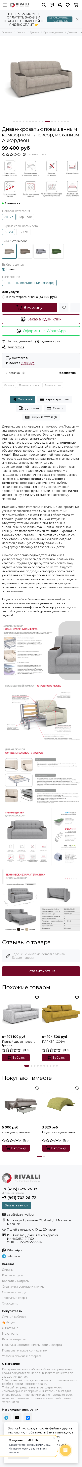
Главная (7, 32)
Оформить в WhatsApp (44, 331)
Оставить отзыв (41, 971)
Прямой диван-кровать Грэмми (18, 1043)
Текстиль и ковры (14, 1298)
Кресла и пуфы (12, 1275)
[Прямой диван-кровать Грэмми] (21, 1013)
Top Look (25, 217)
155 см (8, 232)
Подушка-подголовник (58, 1132)
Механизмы (10, 1333)
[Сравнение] (75, 307)
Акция (8, 217)
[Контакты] (52, 5)
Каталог (21, 32)
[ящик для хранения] (21, 1104)
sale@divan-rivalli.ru (20, 1214)
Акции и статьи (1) (44, 417)
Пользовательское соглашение (24, 1350)
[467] (56, 251)
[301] (25, 251)
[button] (14, 121)
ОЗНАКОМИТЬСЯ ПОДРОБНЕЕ (59, 19)
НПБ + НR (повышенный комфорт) (29, 283)
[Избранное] (63, 307)
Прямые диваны (53, 32)
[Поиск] (44, 5)
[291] (9, 251)
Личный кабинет (14, 1317)
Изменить (28, 363)
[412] (40, 251)
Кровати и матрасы (15, 1281)
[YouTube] (17, 1417)
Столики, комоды (14, 1292)
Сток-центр (10, 1303)
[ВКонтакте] (27, 1417)
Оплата (58, 408)
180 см (23, 232)
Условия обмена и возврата (22, 1356)
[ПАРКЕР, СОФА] (61, 1013)
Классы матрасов (14, 1339)
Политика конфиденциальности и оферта (32, 1345)
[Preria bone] (41, 77)
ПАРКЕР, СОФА (53, 1041)
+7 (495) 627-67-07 (19, 1189)
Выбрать (18, 1057)
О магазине (10, 1328)
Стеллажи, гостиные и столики (24, 1286)
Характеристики (57, 399)
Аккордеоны (53, 385)
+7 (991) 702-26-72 (19, 1198)
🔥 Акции (8, 1322)
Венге (10, 269)
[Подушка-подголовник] (61, 1104)
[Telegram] (6, 1417)
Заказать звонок (16, 1205)
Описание (25, 399)
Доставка (32, 408)
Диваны (34, 32)
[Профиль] (60, 5)
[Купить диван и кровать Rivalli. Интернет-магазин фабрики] (19, 5)
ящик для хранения (16, 1132)
